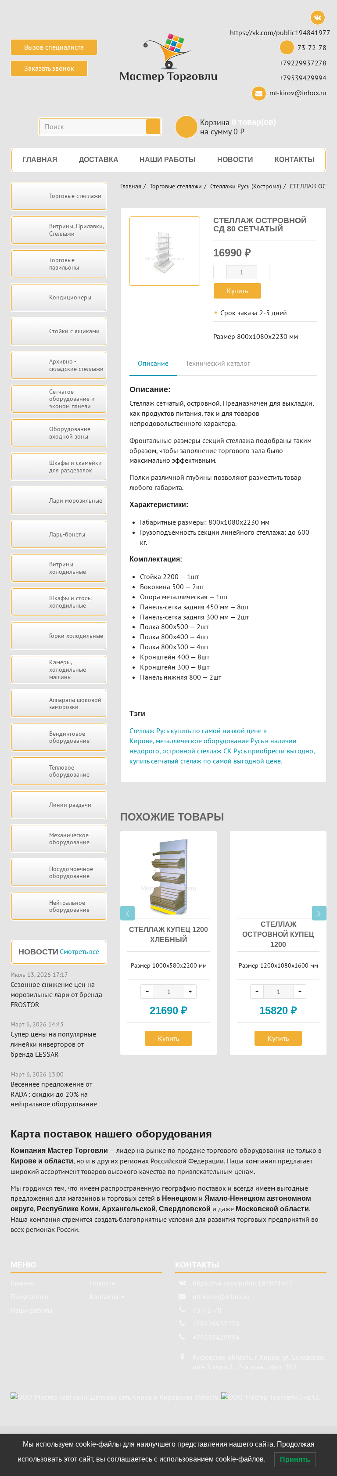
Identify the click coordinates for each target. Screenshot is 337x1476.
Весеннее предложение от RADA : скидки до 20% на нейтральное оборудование (54, 1094)
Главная (130, 186)
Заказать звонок (49, 68)
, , (259, 1362)
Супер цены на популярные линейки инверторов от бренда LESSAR (53, 1044)
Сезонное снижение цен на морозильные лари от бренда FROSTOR (56, 994)
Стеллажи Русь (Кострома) (245, 186)
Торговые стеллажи (176, 186)
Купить (237, 290)
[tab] (153, 363)
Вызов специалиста (54, 47)
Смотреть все (79, 952)
